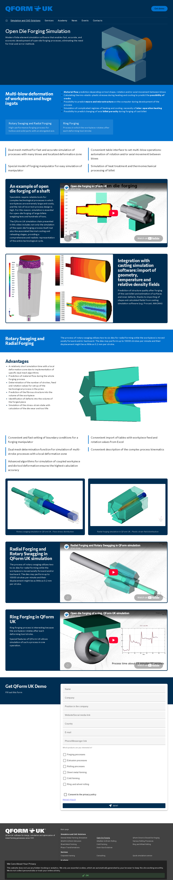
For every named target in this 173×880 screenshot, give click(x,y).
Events (85, 20)
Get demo (159, 8)
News (74, 20)
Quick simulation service (142, 856)
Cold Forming (102, 844)
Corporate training (68, 856)
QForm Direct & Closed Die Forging (146, 838)
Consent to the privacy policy (82, 794)
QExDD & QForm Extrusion (71, 841)
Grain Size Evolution (104, 848)
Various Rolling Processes (143, 841)
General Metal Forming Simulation (74, 838)
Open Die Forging (103, 838)
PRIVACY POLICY (69, 800)
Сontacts (97, 20)
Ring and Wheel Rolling (142, 844)
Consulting (101, 856)
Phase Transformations (70, 848)
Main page (65, 829)
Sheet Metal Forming (69, 844)
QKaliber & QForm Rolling (106, 841)
